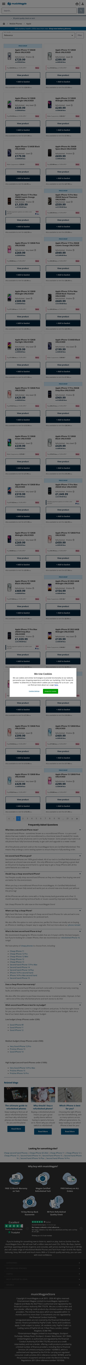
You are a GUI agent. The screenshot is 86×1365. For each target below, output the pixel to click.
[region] (43, 682)
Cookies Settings (34, 691)
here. (56, 685)
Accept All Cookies (50, 691)
